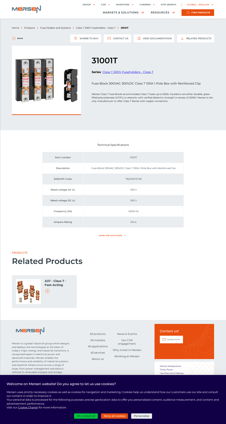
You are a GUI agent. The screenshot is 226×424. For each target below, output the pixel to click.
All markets (97, 340)
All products (98, 334)
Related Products (198, 38)
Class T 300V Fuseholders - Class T (95, 28)
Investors (123, 4)
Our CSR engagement (127, 342)
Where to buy (89, 38)
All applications (98, 346)
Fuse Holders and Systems (55, 28)
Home (15, 28)
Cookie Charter (28, 407)
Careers (145, 4)
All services (97, 352)
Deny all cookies (114, 416)
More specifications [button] (110, 235)
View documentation (157, 38)
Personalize (141, 416)
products (200, 12)
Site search (168, 4)
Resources (160, 12)
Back (20, 38)
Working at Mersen (127, 356)
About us (98, 359)
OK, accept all (86, 416)
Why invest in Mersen (127, 350)
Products (29, 28)
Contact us (120, 38)
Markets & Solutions (121, 12)
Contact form (173, 339)
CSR (103, 4)
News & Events (127, 334)
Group (87, 4)
